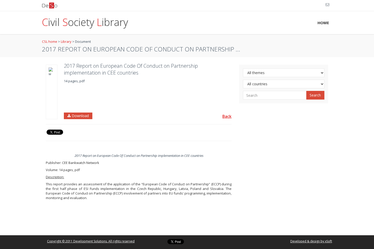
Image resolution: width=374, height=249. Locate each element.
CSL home (49, 41)
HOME (323, 22)
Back (227, 116)
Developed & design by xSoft (311, 241)
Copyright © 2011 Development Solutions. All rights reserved (91, 241)
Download (80, 115)
